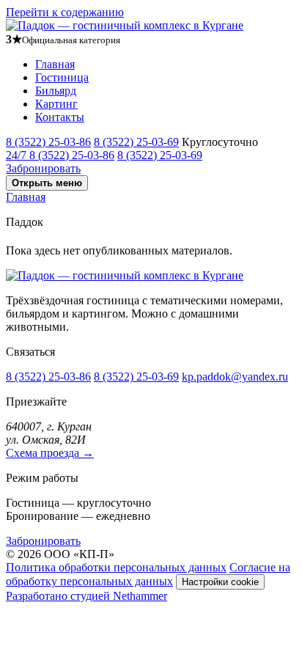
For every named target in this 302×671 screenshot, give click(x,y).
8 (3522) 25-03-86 (48, 142)
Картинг (56, 104)
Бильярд (55, 90)
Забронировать (43, 168)
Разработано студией (86, 596)
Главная (55, 64)
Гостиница (62, 77)
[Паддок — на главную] (124, 25)
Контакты (59, 117)
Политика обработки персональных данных (116, 567)
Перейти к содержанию (65, 12)
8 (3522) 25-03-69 (136, 142)
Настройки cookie (220, 581)
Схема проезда (50, 453)
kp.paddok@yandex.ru (235, 376)
